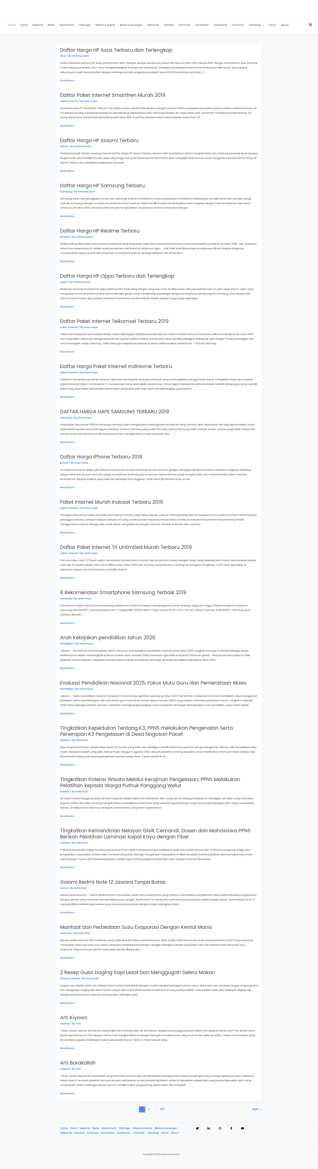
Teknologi (153, 1132)
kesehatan (123, 1132)
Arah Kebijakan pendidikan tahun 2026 (107, 637)
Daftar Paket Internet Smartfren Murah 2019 (112, 95)
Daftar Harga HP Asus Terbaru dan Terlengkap (116, 50)
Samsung (66, 191)
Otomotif (138, 1132)
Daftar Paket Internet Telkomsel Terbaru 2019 (114, 321)
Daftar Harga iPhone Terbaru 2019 (101, 456)
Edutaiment (109, 1128)
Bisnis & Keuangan (166, 1128)
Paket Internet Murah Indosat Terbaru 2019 (111, 502)
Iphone (64, 462)
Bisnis (96, 1128)
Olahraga (124, 1128)
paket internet (69, 101)
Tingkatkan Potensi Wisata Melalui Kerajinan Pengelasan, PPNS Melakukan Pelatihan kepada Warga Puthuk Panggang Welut (150, 782)
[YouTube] (242, 1128)
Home (64, 1128)
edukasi (65, 740)
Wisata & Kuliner (70, 978)
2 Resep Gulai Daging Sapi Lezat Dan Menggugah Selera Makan (137, 972)
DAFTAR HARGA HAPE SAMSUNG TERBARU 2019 (114, 411)
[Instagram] (219, 1128)
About (175, 1132)
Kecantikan (108, 1132)
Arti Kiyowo (73, 1017)
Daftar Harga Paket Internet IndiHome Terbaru (116, 366)
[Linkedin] (208, 1128)
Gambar (79, 1132)
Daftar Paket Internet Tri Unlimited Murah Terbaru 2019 (126, 547)
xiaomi (64, 146)
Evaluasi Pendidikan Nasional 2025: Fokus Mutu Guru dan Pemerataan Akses (153, 682)
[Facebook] (231, 1128)
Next (257, 1109)
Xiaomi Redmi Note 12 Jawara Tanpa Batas (112, 882)
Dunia (73, 1128)
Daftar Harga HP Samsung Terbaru (102, 185)
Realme (65, 236)
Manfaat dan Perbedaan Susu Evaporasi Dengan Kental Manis (136, 927)
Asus (63, 56)
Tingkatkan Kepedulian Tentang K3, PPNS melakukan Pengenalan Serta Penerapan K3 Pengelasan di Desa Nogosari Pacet (146, 731)
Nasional (85, 1128)
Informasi (66, 933)
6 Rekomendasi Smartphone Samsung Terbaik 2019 (123, 592)
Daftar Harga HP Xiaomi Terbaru (99, 140)
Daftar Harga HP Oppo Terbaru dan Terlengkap (117, 275)
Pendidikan (66, 643)
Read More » (67, 81)
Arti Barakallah (78, 1062)
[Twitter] (197, 1128)
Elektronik (66, 1132)
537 (162, 1109)
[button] (262, 25)
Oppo (63, 282)
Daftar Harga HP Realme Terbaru (100, 230)
